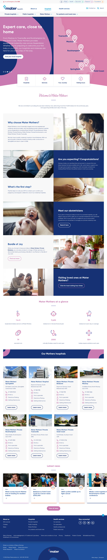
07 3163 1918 (37, 390)
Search (102, 8)
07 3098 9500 (12, 392)
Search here (64, 225)
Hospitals (48, 9)
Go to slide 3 (7, 71)
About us (34, 9)
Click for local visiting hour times (71, 285)
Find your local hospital (13, 56)
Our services (57, 522)
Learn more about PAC (13, 66)
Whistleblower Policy (89, 535)
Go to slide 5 (11, 71)
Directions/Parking (13, 397)
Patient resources (58, 529)
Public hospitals (28, 14)
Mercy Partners (7, 535)
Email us (10, 394)
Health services (64, 9)
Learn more (9, 66)
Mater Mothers (45, 14)
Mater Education (23, 547)
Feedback (67, 535)
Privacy (61, 535)
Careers (5, 524)
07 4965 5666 (88, 392)
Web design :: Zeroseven (98, 557)
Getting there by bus (14, 400)
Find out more (14, 258)
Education (78, 1)
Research (88, 1)
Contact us (92, 8)
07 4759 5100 (37, 440)
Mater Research (7, 549)
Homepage (61, 2)
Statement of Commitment (11, 537)
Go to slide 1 (3, 71)
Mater (66, 1)
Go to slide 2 (5, 71)
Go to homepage (13, 7)
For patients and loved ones (66, 14)
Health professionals (59, 527)
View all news (53, 508)
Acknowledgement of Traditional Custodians (26, 535)
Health (71, 1)
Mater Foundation (19, 549)
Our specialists (58, 524)
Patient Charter (76, 535)
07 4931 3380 (11, 440)
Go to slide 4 (9, 71)
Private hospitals (10, 14)
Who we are (6, 522)
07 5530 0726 (63, 440)
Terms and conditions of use (49, 535)
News (4, 527)
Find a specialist (38, 395)
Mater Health (12, 547)
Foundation (97, 1)
